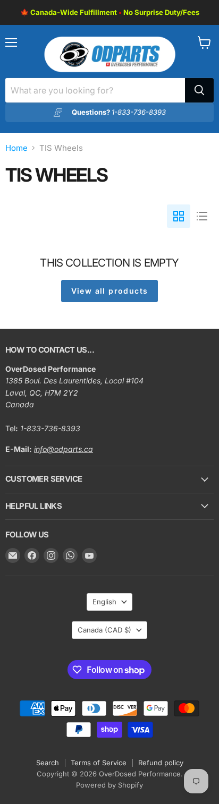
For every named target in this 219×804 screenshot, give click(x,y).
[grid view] (178, 216)
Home (16, 147)
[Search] (199, 90)
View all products (109, 290)
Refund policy (160, 762)
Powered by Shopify (109, 785)
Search (47, 762)
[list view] (202, 216)
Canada (104, 630)
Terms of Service (99, 762)
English (104, 601)
